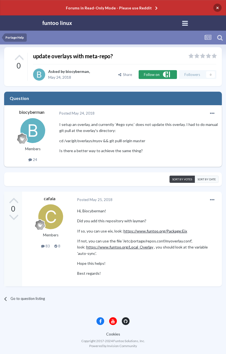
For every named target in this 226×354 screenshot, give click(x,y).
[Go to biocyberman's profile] (39, 74)
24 (34, 159)
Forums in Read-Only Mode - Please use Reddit (109, 8)
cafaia (49, 198)
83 (47, 246)
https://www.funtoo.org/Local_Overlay (119, 247)
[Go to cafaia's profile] (50, 216)
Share (126, 74)
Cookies (113, 334)
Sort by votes (182, 179)
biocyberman (77, 71)
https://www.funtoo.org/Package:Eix (155, 231)
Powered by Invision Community (113, 346)
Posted (77, 113)
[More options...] (212, 113)
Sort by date (207, 179)
